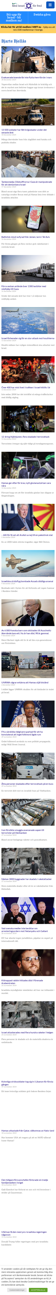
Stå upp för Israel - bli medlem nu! (14, 17)
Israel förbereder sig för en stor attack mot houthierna (27, 338)
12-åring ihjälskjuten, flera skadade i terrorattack (25, 436)
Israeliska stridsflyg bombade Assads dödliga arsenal (27, 581)
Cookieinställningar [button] (16, 1290)
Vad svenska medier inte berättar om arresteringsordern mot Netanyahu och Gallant (24, 929)
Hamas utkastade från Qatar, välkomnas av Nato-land (27, 1130)
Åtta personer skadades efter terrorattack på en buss (27, 783)
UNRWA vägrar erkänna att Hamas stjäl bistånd (24, 682)
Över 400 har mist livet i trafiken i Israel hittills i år (25, 387)
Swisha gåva (42, 15)
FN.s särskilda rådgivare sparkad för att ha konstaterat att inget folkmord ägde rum (22, 733)
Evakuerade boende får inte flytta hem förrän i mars (26, 77)
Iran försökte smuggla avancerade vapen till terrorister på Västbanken (22, 831)
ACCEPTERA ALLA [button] (38, 1290)
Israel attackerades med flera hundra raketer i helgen (27, 1032)
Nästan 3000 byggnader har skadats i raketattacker (26, 879)
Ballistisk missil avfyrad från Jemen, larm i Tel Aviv (25, 236)
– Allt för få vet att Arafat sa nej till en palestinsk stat (27, 535)
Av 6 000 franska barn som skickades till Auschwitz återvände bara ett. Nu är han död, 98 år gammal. (26, 631)
